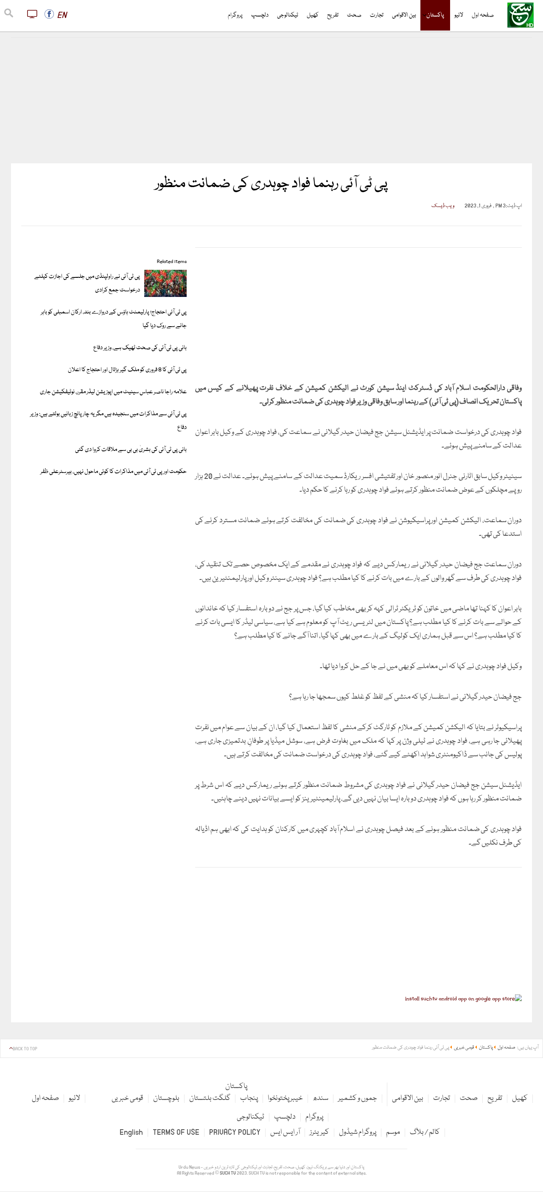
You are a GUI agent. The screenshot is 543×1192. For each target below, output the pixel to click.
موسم (393, 1132)
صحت (354, 15)
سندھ (320, 1098)
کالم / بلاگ (425, 1132)
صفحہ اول (483, 15)
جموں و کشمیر (357, 1098)
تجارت (376, 15)
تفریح (333, 15)
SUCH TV (228, 1173)
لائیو (458, 15)
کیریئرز (319, 1132)
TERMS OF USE (176, 1132)
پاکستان (435, 15)
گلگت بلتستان (209, 1098)
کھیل (313, 15)
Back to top (25, 1049)
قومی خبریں (127, 1098)
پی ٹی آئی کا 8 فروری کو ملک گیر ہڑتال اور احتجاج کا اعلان (127, 370)
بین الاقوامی (404, 15)
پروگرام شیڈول (357, 1132)
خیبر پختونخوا (285, 1098)
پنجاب (249, 1098)
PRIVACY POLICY (234, 1132)
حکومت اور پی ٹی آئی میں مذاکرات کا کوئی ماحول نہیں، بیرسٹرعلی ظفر (113, 471)
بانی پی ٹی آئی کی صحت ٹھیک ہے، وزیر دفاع (140, 348)
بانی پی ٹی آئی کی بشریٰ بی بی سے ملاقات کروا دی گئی (131, 449)
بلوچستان (166, 1098)
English (131, 1132)
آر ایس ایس (285, 1132)
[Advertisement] (271, 100)
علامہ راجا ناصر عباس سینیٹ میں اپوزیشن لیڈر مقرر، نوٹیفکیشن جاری (113, 392)
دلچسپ (260, 15)
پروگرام (235, 15)
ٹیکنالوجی (287, 15)
